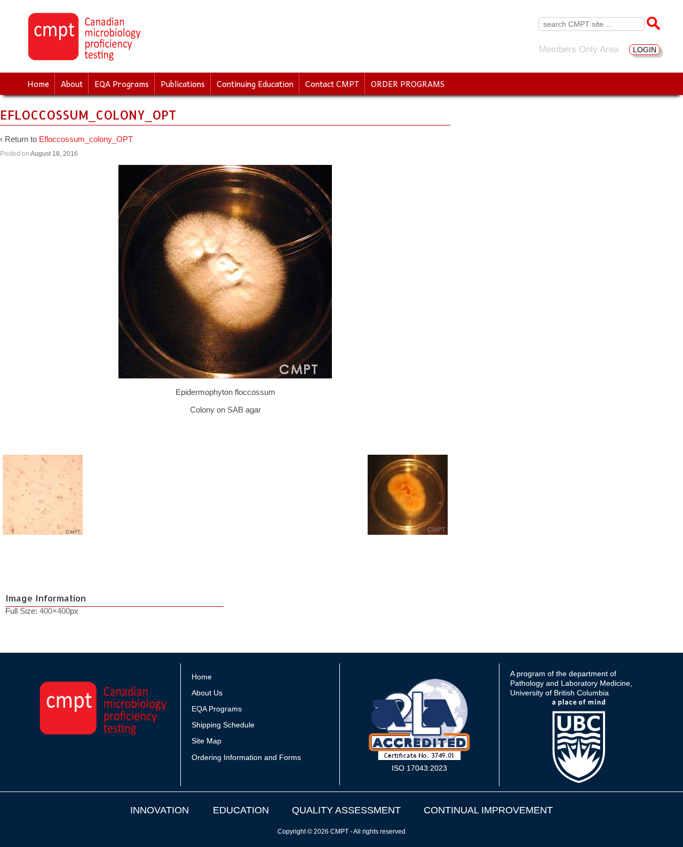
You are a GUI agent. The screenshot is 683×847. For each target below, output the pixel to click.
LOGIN (644, 49)
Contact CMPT (332, 83)
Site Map (206, 741)
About (72, 83)
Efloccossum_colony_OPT (86, 139)
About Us (207, 692)
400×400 (54, 611)
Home (38, 83)
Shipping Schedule (223, 725)
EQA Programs (121, 83)
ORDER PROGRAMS (407, 83)
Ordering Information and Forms (246, 757)
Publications (183, 83)
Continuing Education (255, 83)
